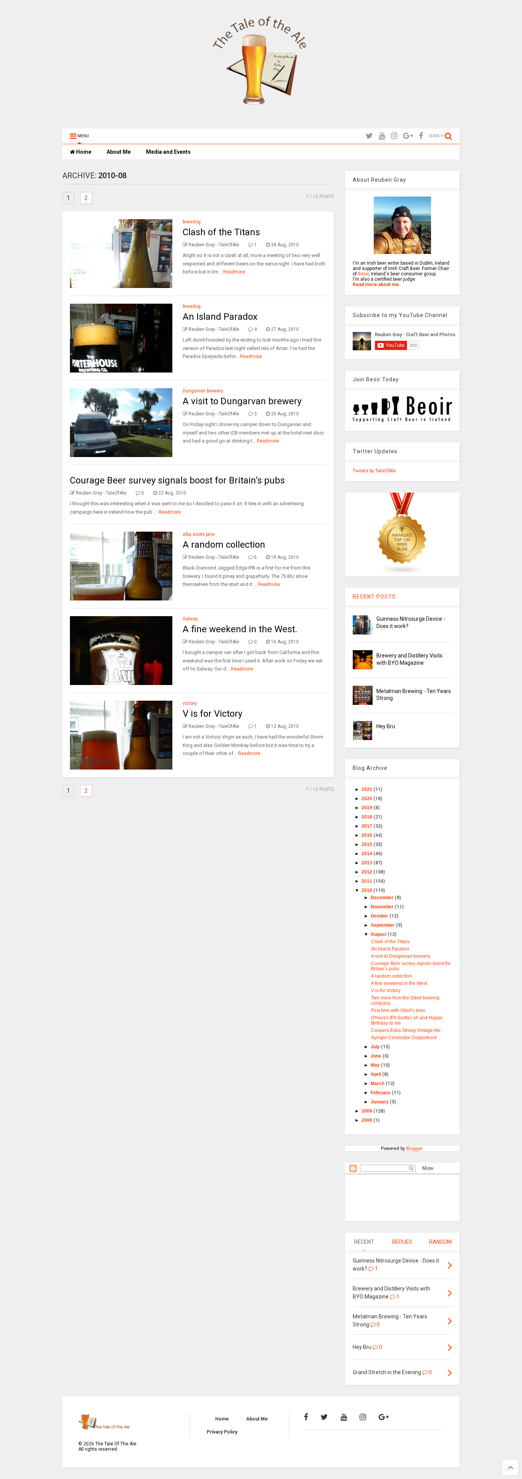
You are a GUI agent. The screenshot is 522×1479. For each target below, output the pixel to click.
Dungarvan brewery (203, 391)
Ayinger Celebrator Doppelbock (404, 1037)
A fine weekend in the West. (240, 629)
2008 (367, 1120)
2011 (367, 881)
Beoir (363, 274)
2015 (367, 844)
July (376, 1046)
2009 (367, 1111)
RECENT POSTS (374, 597)
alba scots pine (199, 534)
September (383, 925)
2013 (367, 863)
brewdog (192, 222)
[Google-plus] (408, 136)
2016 (367, 835)
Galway (190, 619)
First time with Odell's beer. (398, 1010)
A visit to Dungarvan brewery (242, 401)
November (383, 907)
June (377, 1056)
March (378, 1083)
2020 (367, 798)
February (381, 1092)
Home (83, 152)
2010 (367, 890)
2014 (367, 853)
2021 (367, 789)
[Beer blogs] (402, 573)
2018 (367, 817)
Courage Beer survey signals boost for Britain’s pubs (177, 480)
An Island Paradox (220, 316)
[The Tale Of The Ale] (261, 119)
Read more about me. (376, 284)
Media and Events (168, 152)
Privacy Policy (222, 1432)
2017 (367, 826)
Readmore (234, 272)
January (380, 1102)
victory (190, 703)
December (383, 897)
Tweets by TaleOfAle (374, 470)
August (379, 934)
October (380, 916)
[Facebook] (421, 136)
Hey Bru (385, 726)
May (376, 1065)
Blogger (414, 1148)
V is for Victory (212, 713)
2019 (367, 807)
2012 (367, 872)
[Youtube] (382, 136)
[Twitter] (369, 136)
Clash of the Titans (221, 232)
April (376, 1074)
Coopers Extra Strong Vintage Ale (406, 1030)
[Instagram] (394, 136)
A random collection (224, 544)
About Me (119, 152)
